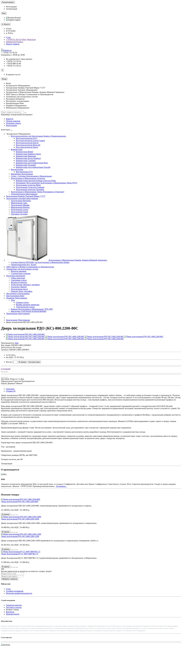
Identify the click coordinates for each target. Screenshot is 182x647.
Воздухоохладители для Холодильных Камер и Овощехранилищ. (38, 136)
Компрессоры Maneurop (26, 156)
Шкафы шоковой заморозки (27, 305)
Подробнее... (61, 486)
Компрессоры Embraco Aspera (28, 154)
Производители (12, 614)
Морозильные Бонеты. (20, 207)
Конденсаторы (17, 169)
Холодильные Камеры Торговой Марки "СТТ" (26, 196)
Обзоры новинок (13, 121)
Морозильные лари (19, 203)
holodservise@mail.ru (14, 42)
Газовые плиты (22, 302)
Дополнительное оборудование (24, 194)
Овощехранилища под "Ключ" (24, 265)
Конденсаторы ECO (24, 172)
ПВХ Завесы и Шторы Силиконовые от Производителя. (30, 267)
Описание (10, 389)
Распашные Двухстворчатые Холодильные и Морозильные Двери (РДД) (46, 183)
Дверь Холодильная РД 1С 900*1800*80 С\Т (19, 554)
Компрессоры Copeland (25, 161)
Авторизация (11, 9)
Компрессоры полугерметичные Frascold (33, 167)
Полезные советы (13, 123)
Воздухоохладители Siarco (27, 147)
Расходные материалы (15, 276)
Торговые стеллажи (19, 214)
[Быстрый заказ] (12, 532)
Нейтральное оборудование (18, 313)
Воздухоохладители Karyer (27, 143)
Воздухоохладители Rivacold (28, 145)
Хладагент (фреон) (19, 287)
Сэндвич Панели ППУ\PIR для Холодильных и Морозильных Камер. (40, 262)
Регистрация (11, 7)
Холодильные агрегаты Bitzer (28, 185)
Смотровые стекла (18, 280)
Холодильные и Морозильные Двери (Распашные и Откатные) (37, 192)
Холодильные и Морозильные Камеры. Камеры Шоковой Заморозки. (77, 260)
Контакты (10, 612)
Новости (9, 119)
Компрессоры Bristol (24, 152)
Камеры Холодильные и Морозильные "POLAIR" (32, 309)
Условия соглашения (14, 591)
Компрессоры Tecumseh (26, 165)
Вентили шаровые (18, 271)
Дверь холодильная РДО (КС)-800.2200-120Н (20, 536)
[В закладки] (4, 371)
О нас (8, 37)
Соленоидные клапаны (20, 273)
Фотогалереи (11, 125)
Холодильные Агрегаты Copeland (30, 187)
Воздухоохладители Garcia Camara (30, 140)
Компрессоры (16, 149)
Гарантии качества (14, 605)
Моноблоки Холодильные (22, 174)
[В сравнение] (7, 371)
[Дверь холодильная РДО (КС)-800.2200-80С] (25, 334)
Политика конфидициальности (19, 593)
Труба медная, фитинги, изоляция (25, 285)
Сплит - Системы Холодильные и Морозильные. (31, 176)
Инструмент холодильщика (18, 293)
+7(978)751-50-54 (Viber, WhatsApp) (21, 39)
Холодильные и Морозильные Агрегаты (28, 178)
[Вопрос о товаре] (2, 371)
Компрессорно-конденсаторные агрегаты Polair (36, 181)
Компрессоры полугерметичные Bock (32, 163)
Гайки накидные (18, 278)
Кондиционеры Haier (15, 296)
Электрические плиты (25, 307)
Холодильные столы (19, 209)
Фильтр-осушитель (19, 282)
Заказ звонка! (19, 59)
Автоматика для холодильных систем (22, 269)
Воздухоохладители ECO (26, 138)
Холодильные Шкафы (20, 205)
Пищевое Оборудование (16, 298)
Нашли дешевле (12, 44)
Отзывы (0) (10, 391)
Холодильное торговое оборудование (22, 198)
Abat (13, 300)
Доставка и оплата (14, 607)
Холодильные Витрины (21, 201)
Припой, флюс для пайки (21, 291)
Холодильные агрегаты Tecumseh (30, 189)
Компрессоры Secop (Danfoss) (28, 158)
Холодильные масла (19, 289)
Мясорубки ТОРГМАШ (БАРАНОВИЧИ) (28, 311)
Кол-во (9, 362)
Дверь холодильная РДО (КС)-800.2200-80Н (19, 501)
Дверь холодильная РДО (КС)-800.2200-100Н (20, 519)
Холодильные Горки (19, 212)
